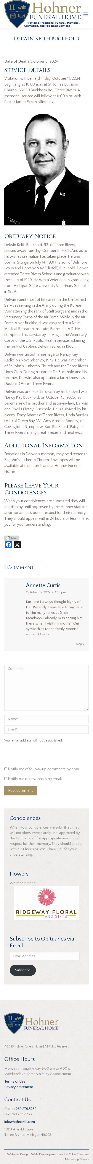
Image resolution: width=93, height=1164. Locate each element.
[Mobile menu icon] (86, 14)
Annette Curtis (43, 585)
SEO (68, 1154)
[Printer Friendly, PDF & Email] (11, 538)
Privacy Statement (18, 1087)
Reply (80, 644)
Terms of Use (15, 1081)
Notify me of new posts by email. (35, 779)
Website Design (18, 1154)
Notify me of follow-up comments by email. (45, 769)
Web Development (44, 1154)
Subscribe (23, 970)
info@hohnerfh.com (19, 1122)
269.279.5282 (26, 1109)
